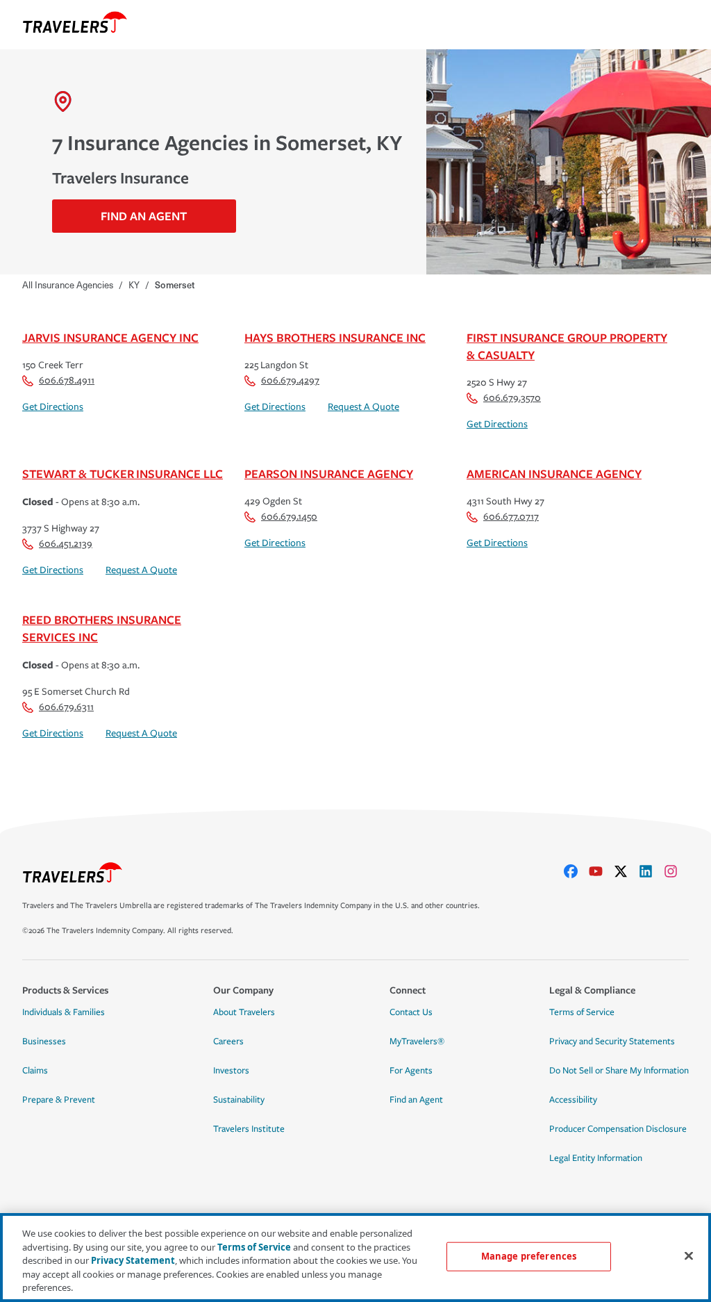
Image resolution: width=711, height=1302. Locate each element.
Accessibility (573, 1099)
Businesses (44, 1041)
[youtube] (601, 871)
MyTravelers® (417, 1041)
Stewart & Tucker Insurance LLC (122, 473)
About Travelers (244, 1012)
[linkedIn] (651, 871)
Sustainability (239, 1099)
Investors (231, 1070)
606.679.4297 (290, 380)
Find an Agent (416, 1099)
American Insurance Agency (554, 473)
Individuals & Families (63, 1012)
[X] (626, 871)
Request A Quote (363, 407)
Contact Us (411, 1012)
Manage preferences (528, 1256)
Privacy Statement (133, 1260)
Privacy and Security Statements (612, 1041)
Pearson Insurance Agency (328, 473)
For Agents (411, 1070)
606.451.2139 (65, 544)
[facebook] (576, 871)
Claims (35, 1070)
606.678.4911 (66, 380)
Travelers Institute (249, 1129)
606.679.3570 (512, 398)
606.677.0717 (511, 516)
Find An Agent (144, 216)
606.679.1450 (289, 516)
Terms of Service (581, 1012)
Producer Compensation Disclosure (618, 1129)
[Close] (689, 1256)
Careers (228, 1041)
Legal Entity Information (595, 1158)
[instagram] (676, 871)
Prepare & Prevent (58, 1099)
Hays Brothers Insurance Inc (335, 337)
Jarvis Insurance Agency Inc (110, 337)
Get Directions (52, 407)
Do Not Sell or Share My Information (619, 1070)
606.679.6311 (66, 707)
